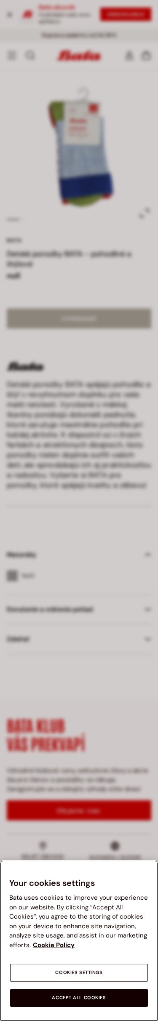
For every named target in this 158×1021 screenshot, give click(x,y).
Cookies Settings (78, 972)
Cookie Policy (54, 945)
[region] (79, 940)
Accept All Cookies (79, 998)
